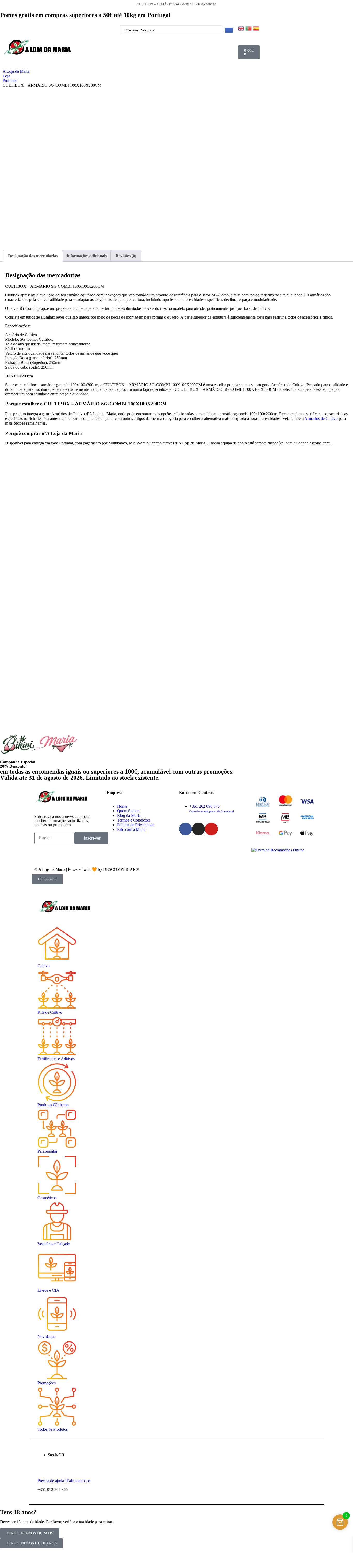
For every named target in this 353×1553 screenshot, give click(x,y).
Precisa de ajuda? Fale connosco (63, 1480)
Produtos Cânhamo (53, 1105)
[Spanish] (256, 28)
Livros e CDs (48, 1290)
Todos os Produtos (52, 1429)
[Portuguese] (249, 28)
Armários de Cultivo (321, 418)
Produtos (10, 80)
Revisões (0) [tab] (126, 256)
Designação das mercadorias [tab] (33, 256)
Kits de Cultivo (49, 1012)
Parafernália (47, 1151)
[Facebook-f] (185, 829)
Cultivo (43, 966)
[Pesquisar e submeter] (229, 30)
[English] (241, 28)
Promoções (46, 1383)
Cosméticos (46, 1198)
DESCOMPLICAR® (121, 869)
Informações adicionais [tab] (87, 256)
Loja (6, 76)
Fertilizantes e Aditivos (56, 1058)
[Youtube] (211, 829)
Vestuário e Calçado (53, 1244)
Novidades (46, 1336)
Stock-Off (56, 1455)
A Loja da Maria (16, 71)
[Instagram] (198, 829)
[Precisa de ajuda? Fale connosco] (42, 1472)
